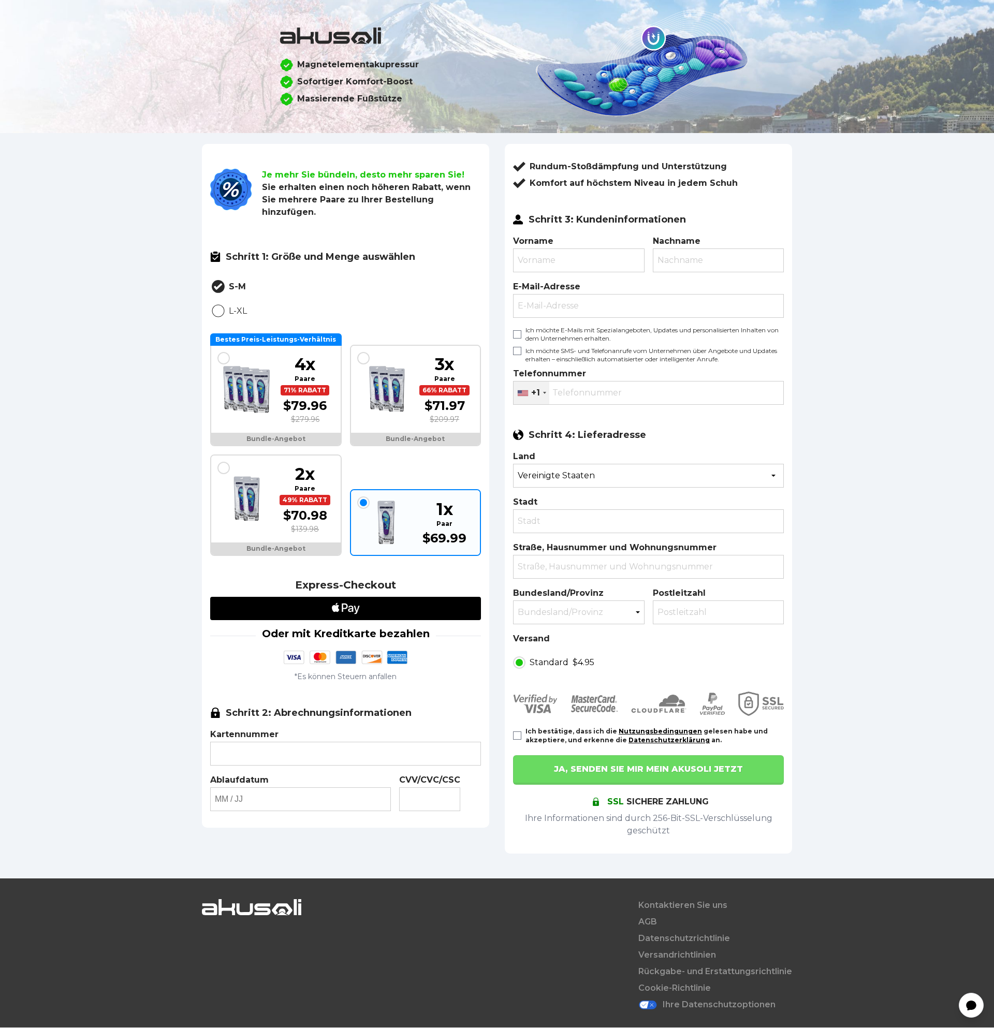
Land (524, 456)
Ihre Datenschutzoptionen (719, 1004)
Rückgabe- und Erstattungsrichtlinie (715, 971)
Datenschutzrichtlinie (684, 938)
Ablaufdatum (239, 780)
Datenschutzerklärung (669, 740)
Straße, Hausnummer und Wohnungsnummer (615, 547)
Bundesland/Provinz (558, 593)
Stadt (525, 502)
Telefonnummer (549, 373)
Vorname (533, 241)
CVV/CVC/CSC (429, 780)
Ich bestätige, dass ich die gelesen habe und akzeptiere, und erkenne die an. (646, 735)
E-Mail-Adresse (546, 286)
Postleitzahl (679, 593)
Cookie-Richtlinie (674, 988)
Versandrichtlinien (677, 955)
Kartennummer (244, 734)
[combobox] (531, 392)
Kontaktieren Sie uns (682, 905)
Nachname (676, 241)
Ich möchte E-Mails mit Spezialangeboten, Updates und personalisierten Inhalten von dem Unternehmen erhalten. (652, 334)
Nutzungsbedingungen (660, 731)
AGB (647, 922)
